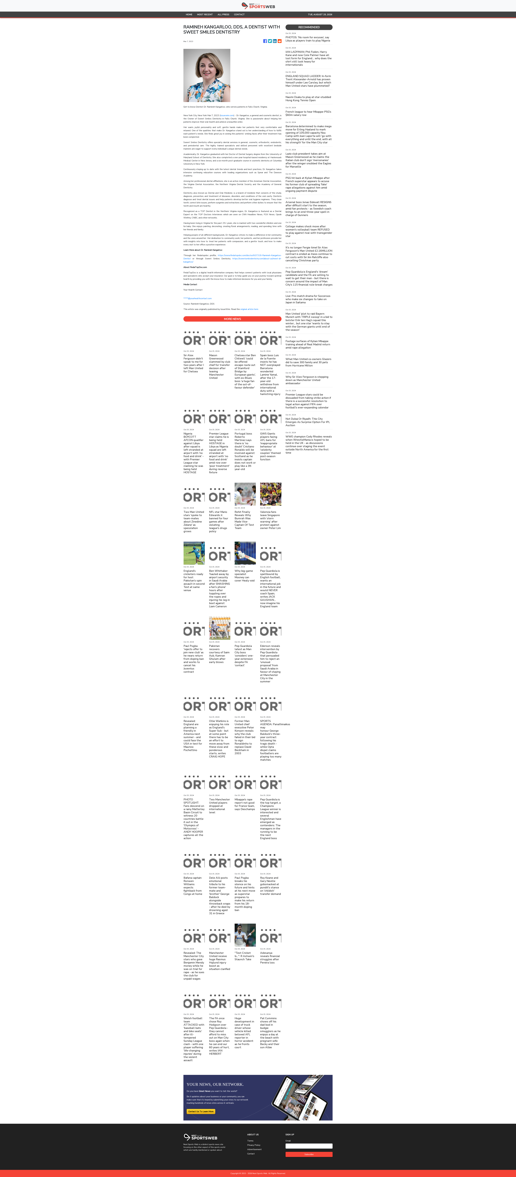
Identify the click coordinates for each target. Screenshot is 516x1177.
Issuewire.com (227, 115)
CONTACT (239, 14)
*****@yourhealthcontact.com (197, 298)
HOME (189, 14)
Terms (250, 1140)
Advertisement (254, 1149)
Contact (251, 1153)
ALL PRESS (223, 14)
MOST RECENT (205, 14)
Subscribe (309, 1154)
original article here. (249, 309)
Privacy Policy (253, 1145)
